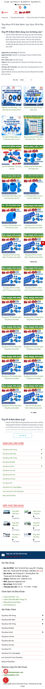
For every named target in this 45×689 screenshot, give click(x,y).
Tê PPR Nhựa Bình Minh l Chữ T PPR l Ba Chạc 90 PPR (11, 197)
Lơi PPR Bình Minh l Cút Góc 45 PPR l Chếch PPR (33, 197)
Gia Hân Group (8, 563)
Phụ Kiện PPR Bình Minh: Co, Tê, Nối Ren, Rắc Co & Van (11, 138)
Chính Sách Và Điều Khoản (13, 591)
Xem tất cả (22, 436)
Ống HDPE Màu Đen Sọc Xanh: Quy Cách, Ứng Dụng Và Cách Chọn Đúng (15, 524)
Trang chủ (5, 17)
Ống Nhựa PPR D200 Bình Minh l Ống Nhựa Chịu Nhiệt (33, 227)
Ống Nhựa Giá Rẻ (8, 466)
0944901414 (26, 2)
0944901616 (36, 2)
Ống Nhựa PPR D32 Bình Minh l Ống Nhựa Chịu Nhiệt (33, 377)
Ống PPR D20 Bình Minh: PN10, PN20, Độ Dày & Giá (33, 407)
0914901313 (16, 2)
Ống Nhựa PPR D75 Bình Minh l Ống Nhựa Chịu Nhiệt (33, 318)
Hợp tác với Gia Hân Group (16, 554)
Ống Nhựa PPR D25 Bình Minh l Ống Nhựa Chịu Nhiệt (11, 407)
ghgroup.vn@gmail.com (23, 4)
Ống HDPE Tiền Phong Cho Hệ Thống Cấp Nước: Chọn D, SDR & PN (16, 512)
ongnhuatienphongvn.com (13, 672)
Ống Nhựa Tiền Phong (10, 450)
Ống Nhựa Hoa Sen (9, 470)
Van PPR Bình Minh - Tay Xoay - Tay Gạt (11, 168)
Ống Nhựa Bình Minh (17, 17)
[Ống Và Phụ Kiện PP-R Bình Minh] (22, 12)
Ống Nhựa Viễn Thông (10, 458)
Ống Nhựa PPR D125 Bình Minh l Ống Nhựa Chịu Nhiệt (12, 289)
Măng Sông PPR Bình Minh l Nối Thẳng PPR (33, 168)
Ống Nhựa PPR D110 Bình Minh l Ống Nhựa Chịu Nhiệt (33, 289)
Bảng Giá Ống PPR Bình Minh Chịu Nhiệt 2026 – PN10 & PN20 (33, 138)
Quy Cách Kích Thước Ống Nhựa (13, 491)
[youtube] (20, 7)
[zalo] (25, 7)
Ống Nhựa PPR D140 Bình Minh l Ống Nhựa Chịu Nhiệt (33, 256)
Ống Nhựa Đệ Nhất (9, 462)
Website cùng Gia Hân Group (14, 667)
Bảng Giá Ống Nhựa (9, 496)
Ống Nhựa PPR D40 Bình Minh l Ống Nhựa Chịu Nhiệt (11, 377)
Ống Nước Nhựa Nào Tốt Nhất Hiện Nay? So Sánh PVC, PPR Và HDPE (36, 524)
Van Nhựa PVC (7, 483)
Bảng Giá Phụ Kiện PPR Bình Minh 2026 (33, 109)
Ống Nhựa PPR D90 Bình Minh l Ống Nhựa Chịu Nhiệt (11, 318)
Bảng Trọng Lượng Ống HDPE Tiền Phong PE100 (37, 512)
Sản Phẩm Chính (9, 609)
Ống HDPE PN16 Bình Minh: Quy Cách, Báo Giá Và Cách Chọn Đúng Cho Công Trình (36, 536)
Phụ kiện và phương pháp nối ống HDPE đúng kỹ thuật (16, 536)
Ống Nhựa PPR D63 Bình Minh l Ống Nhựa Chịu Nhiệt (11, 348)
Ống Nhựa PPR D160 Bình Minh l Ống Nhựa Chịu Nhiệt (12, 256)
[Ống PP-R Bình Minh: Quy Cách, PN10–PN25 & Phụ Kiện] (11, 96)
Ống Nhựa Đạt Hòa (9, 475)
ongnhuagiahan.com (11, 675)
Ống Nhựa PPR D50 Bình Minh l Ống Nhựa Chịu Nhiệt (33, 348)
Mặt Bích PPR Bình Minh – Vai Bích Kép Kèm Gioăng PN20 (11, 109)
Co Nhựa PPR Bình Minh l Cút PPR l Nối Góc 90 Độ (11, 227)
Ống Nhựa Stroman (9, 479)
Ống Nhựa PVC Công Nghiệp (12, 487)
